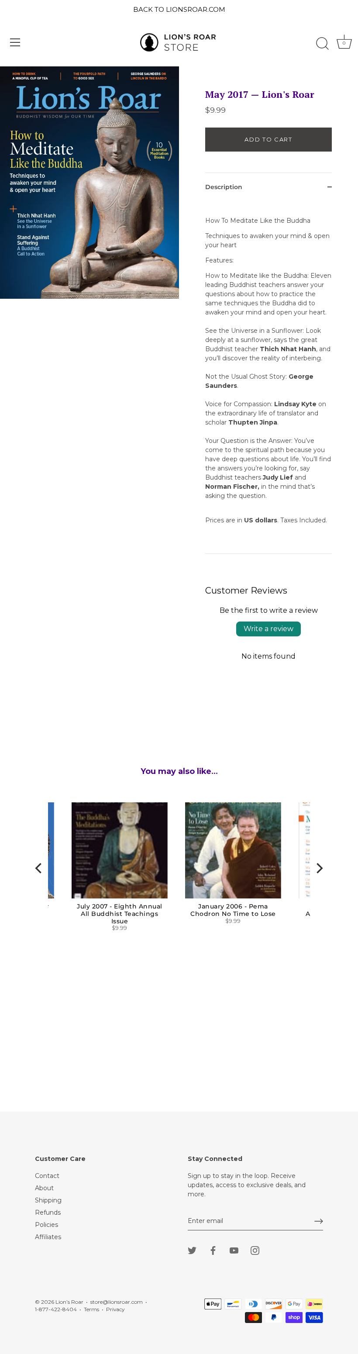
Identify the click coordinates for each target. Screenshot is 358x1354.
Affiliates (48, 1237)
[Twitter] (192, 1250)
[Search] (322, 43)
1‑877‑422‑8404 (56, 1309)
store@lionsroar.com (116, 1302)
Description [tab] (223, 187)
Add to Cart (268, 139)
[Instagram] (255, 1250)
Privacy (115, 1309)
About (44, 1188)
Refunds (48, 1212)
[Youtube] (234, 1250)
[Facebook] (213, 1250)
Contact (47, 1176)
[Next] (318, 868)
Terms (91, 1309)
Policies (46, 1225)
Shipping (48, 1200)
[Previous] (39, 868)
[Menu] (15, 42)
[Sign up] (318, 1221)
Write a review (268, 629)
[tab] (268, 377)
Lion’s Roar (69, 1302)
